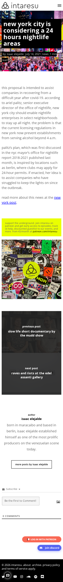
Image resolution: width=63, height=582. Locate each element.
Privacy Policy (51, 565)
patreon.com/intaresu (45, 231)
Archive (36, 565)
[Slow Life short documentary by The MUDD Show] (31, 332)
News (45, 54)
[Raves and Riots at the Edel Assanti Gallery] (31, 374)
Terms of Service (17, 568)
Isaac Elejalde (15, 54)
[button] (59, 5)
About (27, 565)
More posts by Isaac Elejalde (31, 464)
